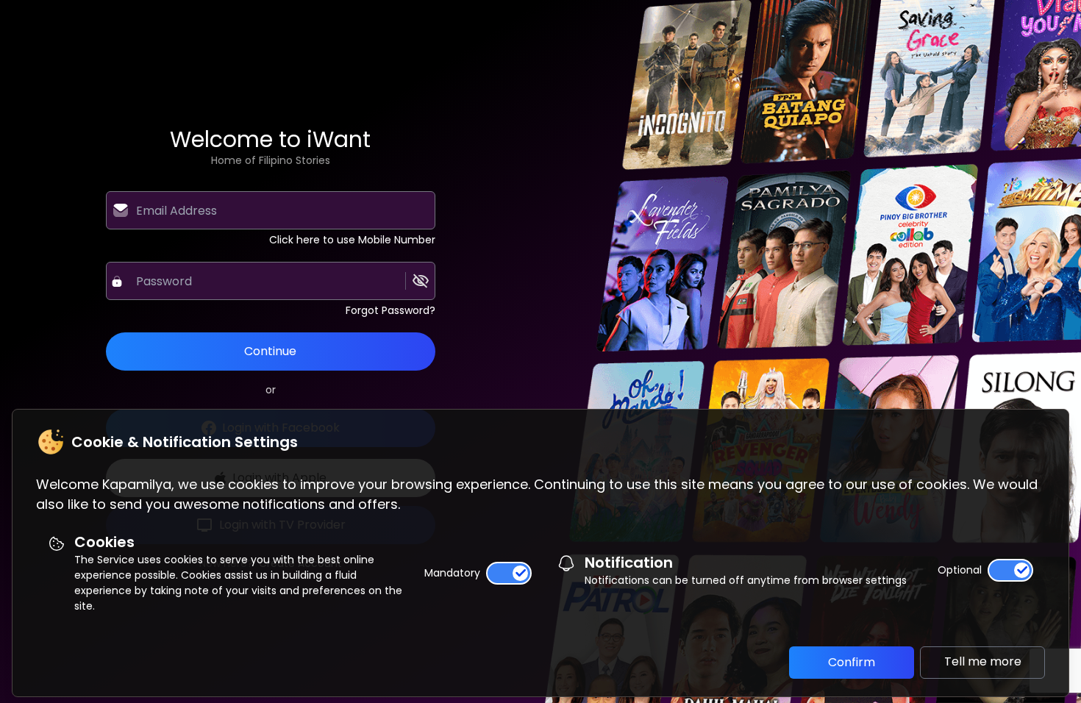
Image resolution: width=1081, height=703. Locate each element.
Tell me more (982, 661)
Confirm (851, 662)
